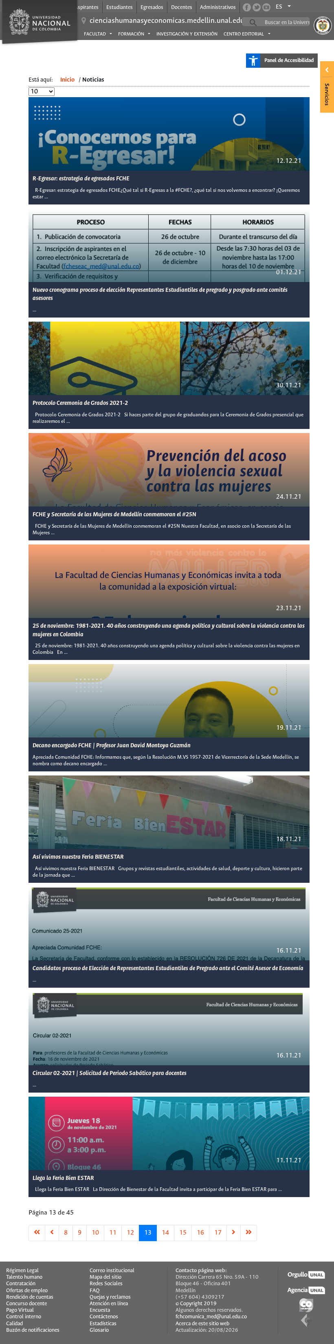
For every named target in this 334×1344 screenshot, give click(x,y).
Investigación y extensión (187, 34)
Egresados (152, 7)
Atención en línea (109, 1304)
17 (218, 1232)
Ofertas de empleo (27, 1291)
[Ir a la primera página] (37, 1233)
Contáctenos (104, 1317)
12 (130, 1232)
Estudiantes (119, 7)
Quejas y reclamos (110, 1297)
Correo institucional (112, 1271)
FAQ (95, 1291)
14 (165, 1232)
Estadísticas (103, 1324)
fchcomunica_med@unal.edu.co (211, 1317)
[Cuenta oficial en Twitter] (257, 7)
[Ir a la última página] (248, 1233)
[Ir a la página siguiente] (233, 1233)
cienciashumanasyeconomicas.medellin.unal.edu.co (172, 21)
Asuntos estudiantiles (110, 46)
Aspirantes (87, 7)
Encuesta (100, 1310)
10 (95, 1232)
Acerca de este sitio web (202, 1324)
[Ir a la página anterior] (52, 1233)
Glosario (99, 1330)
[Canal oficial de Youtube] (266, 7)
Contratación (20, 1284)
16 (200, 1232)
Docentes (181, 7)
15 (183, 1232)
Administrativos (218, 7)
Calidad (14, 1324)
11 (112, 1232)
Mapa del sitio (105, 1277)
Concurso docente (26, 1304)
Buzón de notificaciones (32, 1330)
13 (148, 1232)
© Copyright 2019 (196, 1304)
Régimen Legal (22, 1271)
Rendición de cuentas (29, 1297)
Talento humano (24, 1277)
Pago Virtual (20, 1310)
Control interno (23, 1317)
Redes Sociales (106, 1284)
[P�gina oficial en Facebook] (247, 7)
